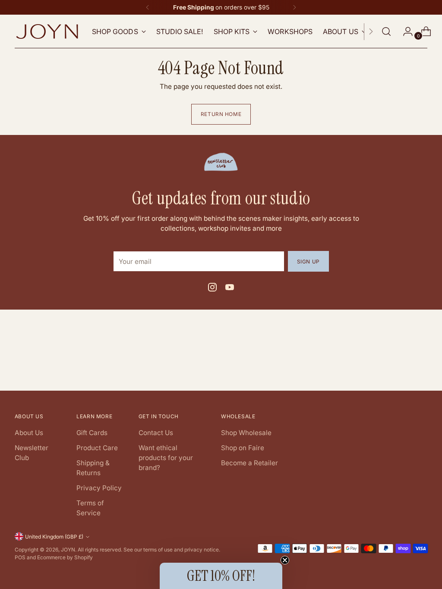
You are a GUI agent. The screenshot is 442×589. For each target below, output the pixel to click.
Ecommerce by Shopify (65, 557)
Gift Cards (91, 433)
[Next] (294, 7)
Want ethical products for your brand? (166, 458)
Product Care (97, 448)
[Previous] (147, 7)
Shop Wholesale (246, 433)
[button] (221, 576)
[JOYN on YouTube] (229, 288)
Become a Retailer (249, 463)
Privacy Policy (99, 488)
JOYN (68, 549)
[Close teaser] (285, 560)
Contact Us (156, 433)
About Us (29, 433)
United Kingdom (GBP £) (54, 536)
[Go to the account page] (404, 31)
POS (20, 557)
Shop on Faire (242, 448)
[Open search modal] (386, 31)
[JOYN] (47, 31)
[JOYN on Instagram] (212, 288)
